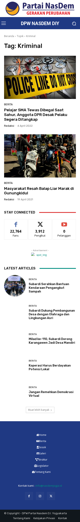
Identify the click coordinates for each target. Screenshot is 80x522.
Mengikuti (40, 222)
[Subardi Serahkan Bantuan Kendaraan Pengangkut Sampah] (15, 286)
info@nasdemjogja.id (48, 485)
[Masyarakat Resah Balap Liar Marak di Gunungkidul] (40, 155)
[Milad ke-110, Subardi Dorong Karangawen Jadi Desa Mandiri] (15, 339)
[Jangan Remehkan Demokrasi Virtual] (15, 392)
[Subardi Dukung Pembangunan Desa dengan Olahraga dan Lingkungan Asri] (15, 312)
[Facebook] (29, 496)
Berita (8, 104)
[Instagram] (40, 496)
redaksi (9, 125)
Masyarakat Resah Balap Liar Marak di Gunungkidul (39, 191)
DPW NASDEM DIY (40, 23)
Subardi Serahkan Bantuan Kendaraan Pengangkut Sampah (49, 287)
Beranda (9, 36)
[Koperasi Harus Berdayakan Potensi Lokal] (15, 365)
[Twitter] (51, 496)
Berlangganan (64, 222)
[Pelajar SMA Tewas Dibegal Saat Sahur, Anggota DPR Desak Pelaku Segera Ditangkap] (40, 77)
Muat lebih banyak (38, 410)
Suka (16, 222)
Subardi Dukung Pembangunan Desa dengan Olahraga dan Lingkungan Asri (52, 314)
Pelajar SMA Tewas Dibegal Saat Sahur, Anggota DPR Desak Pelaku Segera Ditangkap (35, 115)
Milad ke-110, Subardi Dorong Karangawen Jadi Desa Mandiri (52, 341)
